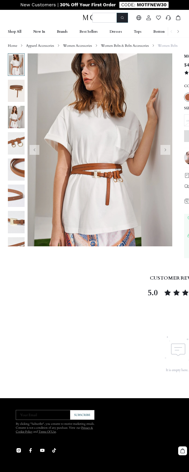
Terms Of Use (47, 431)
